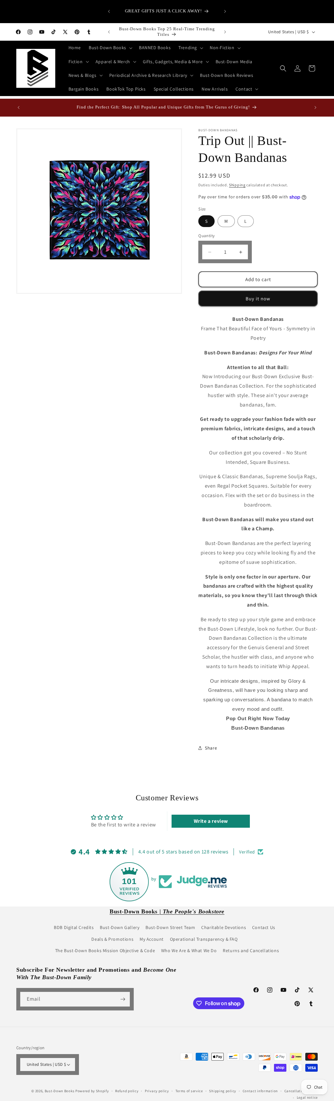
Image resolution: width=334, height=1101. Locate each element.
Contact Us (263, 927)
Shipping (237, 184)
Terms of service (189, 1091)
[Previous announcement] (109, 11)
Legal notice (307, 1097)
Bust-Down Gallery (119, 927)
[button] (110, 47)
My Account (152, 939)
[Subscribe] (122, 999)
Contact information (260, 1091)
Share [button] (211, 748)
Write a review (211, 821)
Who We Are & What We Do (189, 950)
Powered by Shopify (92, 1091)
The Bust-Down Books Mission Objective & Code (105, 950)
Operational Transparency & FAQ (204, 939)
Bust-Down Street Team (170, 927)
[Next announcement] (225, 11)
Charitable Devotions (223, 927)
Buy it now (258, 298)
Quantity (206, 235)
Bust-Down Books (60, 1091)
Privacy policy (157, 1091)
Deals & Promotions (112, 939)
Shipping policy (222, 1091)
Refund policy (126, 1091)
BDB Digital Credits (74, 927)
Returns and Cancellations (251, 950)
